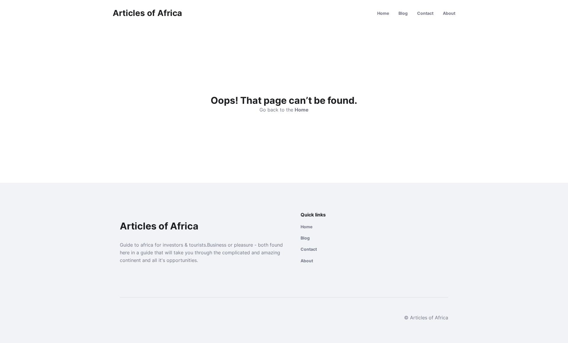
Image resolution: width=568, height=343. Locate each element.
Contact (425, 13)
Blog (403, 13)
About (449, 13)
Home (383, 13)
